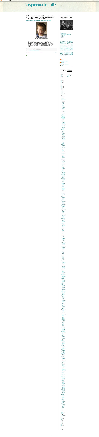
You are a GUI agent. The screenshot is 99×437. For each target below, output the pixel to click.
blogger (72, 48)
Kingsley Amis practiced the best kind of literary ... (63, 189)
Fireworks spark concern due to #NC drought (63, 401)
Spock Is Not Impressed (63, 116)
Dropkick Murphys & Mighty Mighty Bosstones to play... (63, 382)
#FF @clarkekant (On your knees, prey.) (63, 198)
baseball (67, 48)
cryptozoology (69, 49)
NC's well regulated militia (63, 236)
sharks (69, 54)
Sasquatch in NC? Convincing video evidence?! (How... (63, 306)
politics (61, 53)
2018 (61, 80)
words (61, 55)
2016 (61, 82)
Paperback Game (62, 374)
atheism (61, 48)
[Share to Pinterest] (40, 49)
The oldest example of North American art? (63, 156)
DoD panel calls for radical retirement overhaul (63, 150)
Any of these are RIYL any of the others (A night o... (63, 329)
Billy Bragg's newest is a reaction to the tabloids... (63, 321)
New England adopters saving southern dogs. (63, 127)
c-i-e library (62, 36)
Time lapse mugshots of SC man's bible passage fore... (63, 280)
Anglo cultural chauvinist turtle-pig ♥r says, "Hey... (63, 333)
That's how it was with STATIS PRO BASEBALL (63, 146)
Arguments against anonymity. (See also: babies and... (63, 169)
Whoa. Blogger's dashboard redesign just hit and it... (63, 337)
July (62, 98)
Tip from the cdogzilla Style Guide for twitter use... (63, 139)
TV (68, 46)
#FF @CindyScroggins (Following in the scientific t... (63, 202)
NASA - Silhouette (63, 350)
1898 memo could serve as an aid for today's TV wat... (63, 378)
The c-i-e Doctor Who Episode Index (66, 34)
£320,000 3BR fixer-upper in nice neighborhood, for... (63, 276)
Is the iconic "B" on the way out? (63, 354)
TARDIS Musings (63, 62)
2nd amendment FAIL (64, 41)
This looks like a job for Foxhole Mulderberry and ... (63, 311)
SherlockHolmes (62, 46)
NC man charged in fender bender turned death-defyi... (63, 103)
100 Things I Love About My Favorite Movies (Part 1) (63, 216)
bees (69, 48)
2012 (61, 87)
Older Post (55, 52)
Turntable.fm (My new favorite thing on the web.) (63, 365)
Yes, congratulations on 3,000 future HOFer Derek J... (63, 316)
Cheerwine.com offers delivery (63, 143)
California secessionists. (63, 289)
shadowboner (66, 54)
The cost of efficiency (63, 352)
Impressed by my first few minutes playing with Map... (63, 239)
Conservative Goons (31, 50)
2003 (61, 425)
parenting (35, 50)
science (38, 50)
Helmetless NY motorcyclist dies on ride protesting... (63, 369)
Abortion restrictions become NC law (63, 130)
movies (67, 52)
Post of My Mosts (62, 372)
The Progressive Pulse (64, 61)
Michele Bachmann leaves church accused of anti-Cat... (63, 258)
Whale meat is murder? (63, 111)
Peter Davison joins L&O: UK (63, 362)
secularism (61, 54)
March (62, 412)
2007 (61, 420)
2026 (61, 74)
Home (42, 52)
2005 (61, 423)
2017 (61, 81)
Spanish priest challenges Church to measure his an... (63, 243)
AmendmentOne (62, 42)
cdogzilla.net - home (63, 33)
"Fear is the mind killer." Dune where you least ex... (63, 387)
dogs (72, 49)
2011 (61, 88)
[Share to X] (38, 49)
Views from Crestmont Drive (65, 64)
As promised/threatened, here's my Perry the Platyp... (63, 267)
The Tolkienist (63, 65)
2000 (61, 429)
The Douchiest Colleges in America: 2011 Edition (63, 211)
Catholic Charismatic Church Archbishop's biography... (63, 358)
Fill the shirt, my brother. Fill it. (63, 114)
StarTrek (66, 46)
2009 (61, 418)
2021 (61, 76)
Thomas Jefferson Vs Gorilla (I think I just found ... (63, 262)
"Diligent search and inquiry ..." (63, 172)
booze (63, 49)
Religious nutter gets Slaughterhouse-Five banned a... (63, 122)
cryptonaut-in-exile (41, 5)
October (62, 93)
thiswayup (62, 59)
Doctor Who (66, 43)
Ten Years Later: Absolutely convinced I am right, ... (63, 347)
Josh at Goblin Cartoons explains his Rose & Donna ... (63, 293)
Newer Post (28, 52)
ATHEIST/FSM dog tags (63, 153)
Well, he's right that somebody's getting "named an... (63, 248)
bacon (64, 48)
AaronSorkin (71, 41)
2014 (61, 85)
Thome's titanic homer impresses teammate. (63, 230)
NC (72, 44)
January (62, 415)
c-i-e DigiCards (63, 35)
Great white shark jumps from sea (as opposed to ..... (63, 220)
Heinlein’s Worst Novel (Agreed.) (63, 324)
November (62, 91)
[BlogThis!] (37, 49)
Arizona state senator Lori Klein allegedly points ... (63, 297)
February (62, 413)
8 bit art (62, 283)
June (62, 408)
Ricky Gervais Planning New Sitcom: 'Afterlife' (63, 207)
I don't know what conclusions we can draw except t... (63, 161)
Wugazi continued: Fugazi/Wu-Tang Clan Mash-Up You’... (63, 342)
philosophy (71, 52)
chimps (65, 49)
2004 (61, 424)
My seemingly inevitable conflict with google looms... (63, 180)
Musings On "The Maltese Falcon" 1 (66, 15)
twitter (71, 54)
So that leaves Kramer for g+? (63, 165)
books (61, 49)
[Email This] (36, 49)
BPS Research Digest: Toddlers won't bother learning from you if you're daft (38, 20)
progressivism (67, 53)
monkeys (64, 52)
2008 (61, 419)
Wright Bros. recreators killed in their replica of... (63, 108)
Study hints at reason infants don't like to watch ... (63, 271)
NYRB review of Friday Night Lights (63, 118)
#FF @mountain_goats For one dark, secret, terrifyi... (63, 405)
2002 (61, 426)
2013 (61, 86)
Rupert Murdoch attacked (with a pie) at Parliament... (63, 225)
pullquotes (62, 37)
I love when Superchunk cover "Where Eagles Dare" (63, 253)
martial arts (61, 52)
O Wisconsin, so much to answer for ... (63, 194)
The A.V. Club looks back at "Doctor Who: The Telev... (63, 176)
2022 (61, 75)
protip (72, 53)
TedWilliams (71, 46)
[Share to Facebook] (39, 49)
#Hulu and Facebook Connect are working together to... (63, 396)
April (62, 411)
